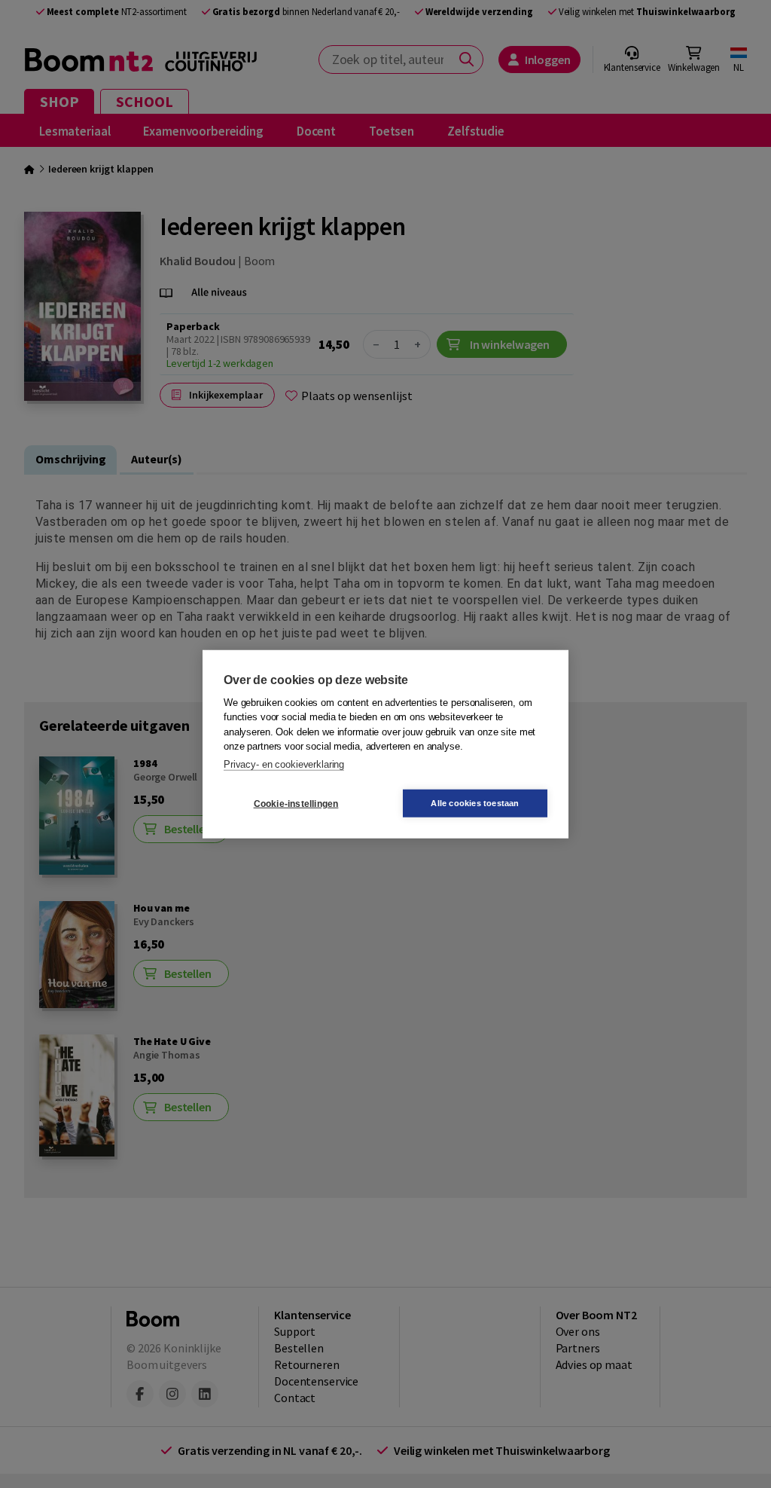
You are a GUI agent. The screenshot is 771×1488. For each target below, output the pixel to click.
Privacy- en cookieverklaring (284, 763)
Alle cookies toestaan (475, 803)
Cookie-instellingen (296, 803)
